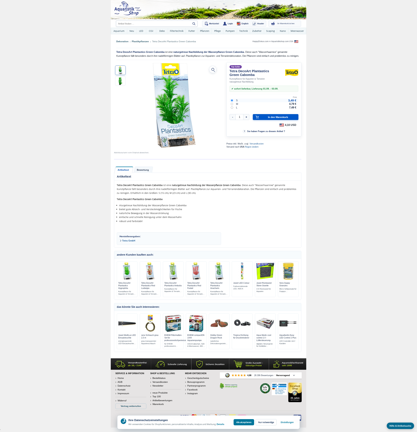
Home (121, 378)
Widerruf (122, 400)
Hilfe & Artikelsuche (400, 426)
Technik (243, 30)
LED (141, 30)
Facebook (192, 389)
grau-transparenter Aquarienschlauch (148, 342)
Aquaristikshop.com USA (282, 41)
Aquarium (119, 30)
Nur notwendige (266, 422)
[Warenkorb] (273, 23)
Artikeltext (123, 170)
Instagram (192, 393)
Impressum (123, 393)
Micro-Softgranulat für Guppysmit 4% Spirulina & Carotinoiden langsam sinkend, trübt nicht (287, 290)
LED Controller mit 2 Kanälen (287, 342)
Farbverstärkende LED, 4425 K (240, 287)
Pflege (217, 30)
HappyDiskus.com (260, 41)
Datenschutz (124, 385)
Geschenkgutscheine (198, 378)
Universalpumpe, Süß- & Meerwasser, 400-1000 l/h (196, 345)
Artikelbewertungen (162, 400)
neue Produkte (160, 392)
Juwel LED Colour (241, 283)
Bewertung (143, 170)
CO (151, 30)
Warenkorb (158, 404)
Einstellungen (287, 422)
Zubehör (257, 30)
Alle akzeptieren (244, 422)
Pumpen (230, 30)
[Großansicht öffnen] (212, 69)
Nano (283, 30)
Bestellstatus (158, 378)
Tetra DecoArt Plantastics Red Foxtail (194, 285)
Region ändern (252, 147)
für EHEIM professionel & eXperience (170, 345)
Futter (191, 30)
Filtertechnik (176, 30)
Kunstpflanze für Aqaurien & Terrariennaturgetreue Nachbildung (126, 292)
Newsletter (157, 385)
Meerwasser (297, 30)
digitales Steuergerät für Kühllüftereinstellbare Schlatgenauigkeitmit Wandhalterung (264, 345)
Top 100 (156, 396)
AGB (120, 382)
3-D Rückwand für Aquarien (263, 290)
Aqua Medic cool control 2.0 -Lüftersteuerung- (263, 338)
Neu (131, 30)
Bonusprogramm (196, 382)
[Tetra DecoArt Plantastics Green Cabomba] (120, 70)
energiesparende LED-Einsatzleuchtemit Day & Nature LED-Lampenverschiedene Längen (126, 342)
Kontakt (121, 389)
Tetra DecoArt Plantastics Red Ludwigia (148, 285)
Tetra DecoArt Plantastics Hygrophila (124, 285)
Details (220, 424)
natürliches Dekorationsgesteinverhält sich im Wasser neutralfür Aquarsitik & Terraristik (218, 342)
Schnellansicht (127, 279)
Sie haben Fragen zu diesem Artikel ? (266, 131)
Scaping (270, 30)
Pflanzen (204, 30)
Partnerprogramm (196, 385)
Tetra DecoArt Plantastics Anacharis (216, 285)
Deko (162, 30)
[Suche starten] (194, 23)
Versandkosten (257, 143)
